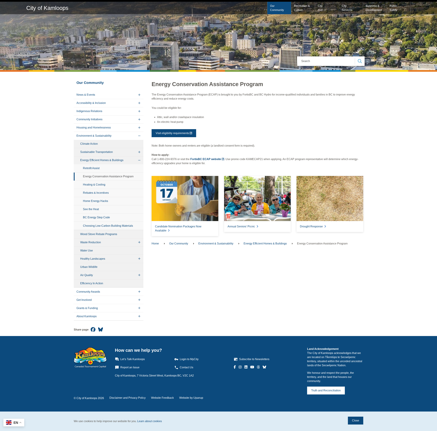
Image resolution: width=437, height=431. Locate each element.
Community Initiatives (89, 119)
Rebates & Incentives (96, 192)
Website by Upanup (191, 397)
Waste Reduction (90, 242)
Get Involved (84, 299)
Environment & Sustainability (93, 135)
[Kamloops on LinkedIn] (246, 367)
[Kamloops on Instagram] (240, 367)
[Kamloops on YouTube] (252, 367)
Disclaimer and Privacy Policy (127, 397)
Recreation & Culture (302, 7)
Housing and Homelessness (93, 127)
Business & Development (374, 7)
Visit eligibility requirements (172, 133)
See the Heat (91, 209)
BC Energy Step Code (96, 217)
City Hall (320, 7)
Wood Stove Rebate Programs (98, 234)
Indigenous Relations (89, 111)
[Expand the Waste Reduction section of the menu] (139, 242)
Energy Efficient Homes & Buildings (101, 160)
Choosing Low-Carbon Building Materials (108, 225)
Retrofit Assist (91, 168)
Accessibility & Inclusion (91, 102)
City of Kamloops (47, 8)
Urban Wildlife (88, 266)
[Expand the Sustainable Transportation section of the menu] (139, 152)
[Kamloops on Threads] (258, 367)
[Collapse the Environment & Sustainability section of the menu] (139, 136)
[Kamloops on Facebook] (235, 367)
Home (155, 243)
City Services (347, 7)
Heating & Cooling (94, 184)
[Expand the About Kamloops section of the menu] (139, 316)
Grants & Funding (87, 308)
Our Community (277, 7)
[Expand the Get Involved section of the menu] (139, 300)
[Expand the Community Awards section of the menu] (139, 292)
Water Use (86, 250)
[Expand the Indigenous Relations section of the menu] (139, 111)
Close (355, 420)
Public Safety (394, 7)
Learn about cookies (149, 421)
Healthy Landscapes (92, 258)
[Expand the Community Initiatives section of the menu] (139, 119)
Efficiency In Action (91, 283)
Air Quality (86, 275)
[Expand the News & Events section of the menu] (139, 95)
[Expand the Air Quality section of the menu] (139, 275)
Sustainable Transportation (96, 151)
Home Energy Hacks (95, 201)
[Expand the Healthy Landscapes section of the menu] (139, 259)
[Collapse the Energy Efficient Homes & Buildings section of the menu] (139, 160)
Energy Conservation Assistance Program (108, 176)
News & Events (85, 94)
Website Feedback (162, 397)
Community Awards (88, 291)
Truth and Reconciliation (326, 390)
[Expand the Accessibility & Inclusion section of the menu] (139, 103)
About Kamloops (86, 316)
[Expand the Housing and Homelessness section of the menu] (139, 128)
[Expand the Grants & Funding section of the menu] (139, 308)
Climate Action (89, 143)
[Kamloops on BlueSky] (264, 367)
